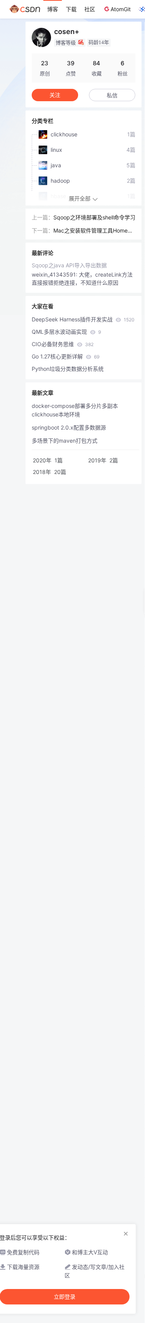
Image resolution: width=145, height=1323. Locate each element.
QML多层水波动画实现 (66, 331)
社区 (89, 9)
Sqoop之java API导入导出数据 (69, 265)
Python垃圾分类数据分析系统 (68, 368)
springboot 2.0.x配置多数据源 (69, 427)
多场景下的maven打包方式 (64, 440)
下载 (71, 9)
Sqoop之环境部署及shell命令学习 (94, 217)
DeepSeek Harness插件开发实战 (83, 319)
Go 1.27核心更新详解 (65, 356)
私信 (112, 95)
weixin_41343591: (55, 274)
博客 (52, 9)
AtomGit (121, 9)
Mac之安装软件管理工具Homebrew (93, 231)
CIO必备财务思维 (63, 344)
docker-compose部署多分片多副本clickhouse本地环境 (75, 410)
